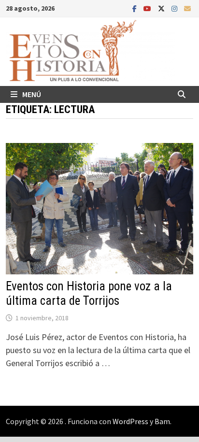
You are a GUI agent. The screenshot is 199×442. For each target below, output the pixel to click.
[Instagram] (175, 8)
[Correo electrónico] (187, 8)
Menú (31, 94)
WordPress (130, 421)
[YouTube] (148, 8)
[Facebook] (135, 8)
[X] (162, 8)
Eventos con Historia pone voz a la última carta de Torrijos (89, 293)
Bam (162, 421)
